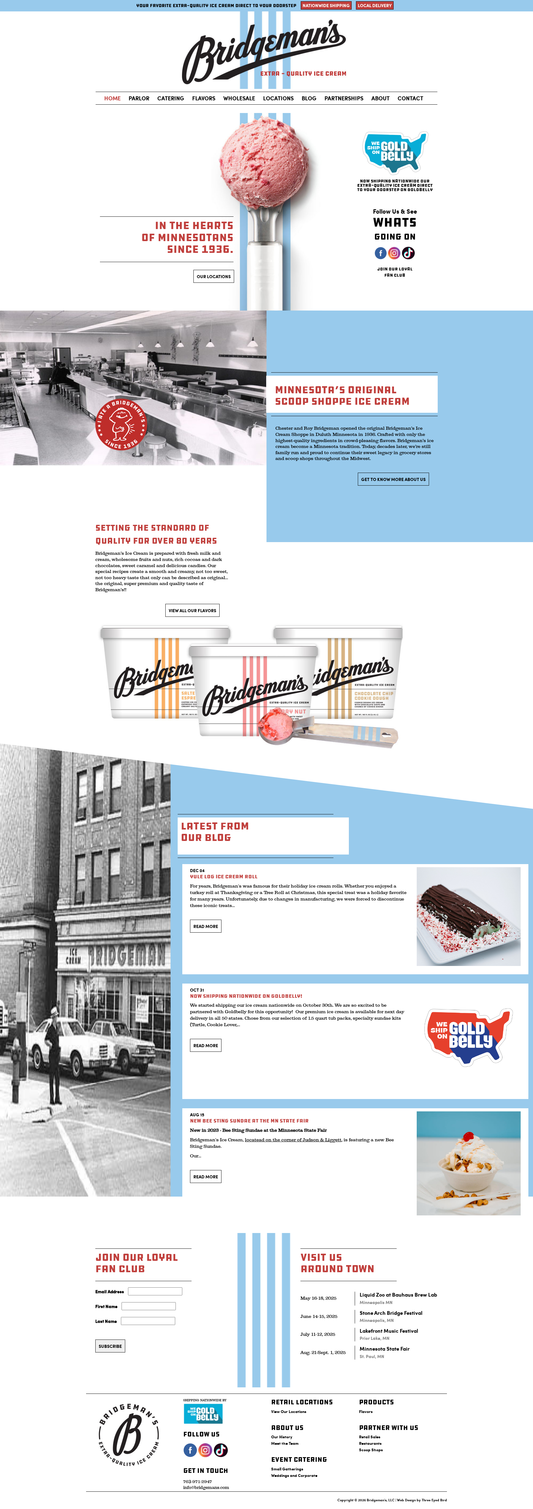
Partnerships (343, 98)
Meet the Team (285, 1443)
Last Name (106, 1321)
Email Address (109, 1291)
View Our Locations (288, 1411)
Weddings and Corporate (294, 1475)
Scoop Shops (371, 1450)
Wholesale (239, 98)
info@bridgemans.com (206, 1487)
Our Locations (214, 276)
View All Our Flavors (192, 610)
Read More (205, 926)
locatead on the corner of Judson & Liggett (293, 1140)
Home (112, 98)
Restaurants (370, 1443)
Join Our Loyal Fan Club (395, 272)
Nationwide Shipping (326, 5)
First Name (106, 1306)
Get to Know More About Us (393, 479)
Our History (281, 1437)
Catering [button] (170, 98)
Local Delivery (375, 5)
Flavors (203, 98)
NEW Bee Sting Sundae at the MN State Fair (249, 1121)
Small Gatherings (287, 1469)
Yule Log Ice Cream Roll (224, 876)
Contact (410, 98)
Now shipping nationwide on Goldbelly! (246, 996)
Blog (309, 98)
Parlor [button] (139, 98)
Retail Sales (369, 1437)
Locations (278, 98)
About (380, 98)
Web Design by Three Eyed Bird (422, 1500)
